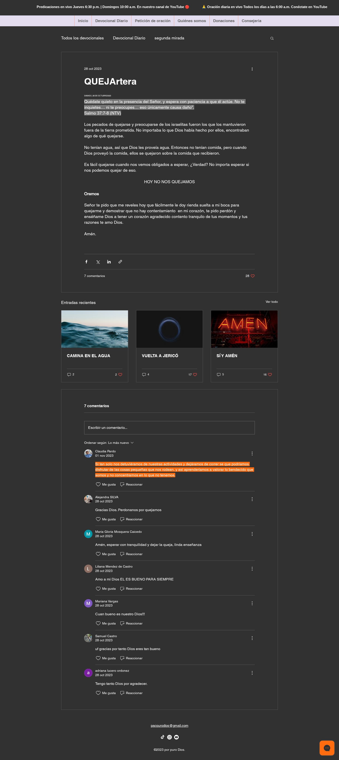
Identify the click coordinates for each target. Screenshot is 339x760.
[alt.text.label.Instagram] (169, 737)
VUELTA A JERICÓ (160, 355)
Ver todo (272, 301)
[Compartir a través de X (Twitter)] (97, 261)
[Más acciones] (252, 68)
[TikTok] (162, 737)
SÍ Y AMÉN (227, 355)
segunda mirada (169, 37)
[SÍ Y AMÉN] (244, 329)
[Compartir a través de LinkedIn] (109, 261)
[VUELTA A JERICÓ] (169, 329)
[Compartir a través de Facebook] (86, 261)
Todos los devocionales (82, 37)
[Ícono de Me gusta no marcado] (98, 484)
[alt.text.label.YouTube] (176, 737)
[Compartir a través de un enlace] (120, 261)
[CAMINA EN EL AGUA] (94, 329)
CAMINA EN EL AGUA (88, 355)
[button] (272, 38)
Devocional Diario (129, 37)
